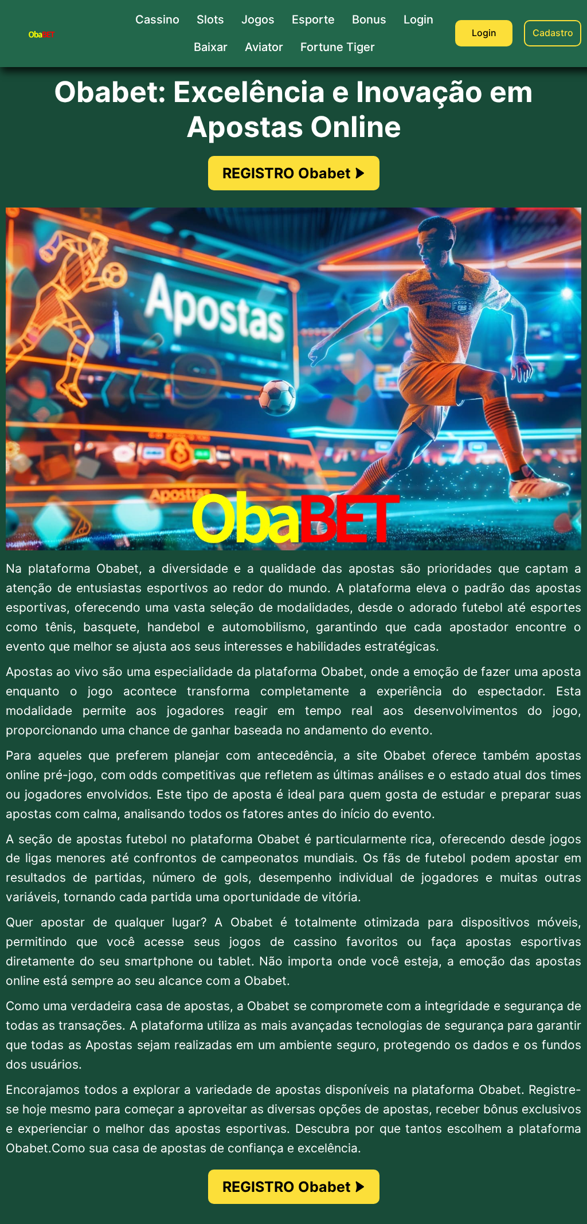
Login (484, 32)
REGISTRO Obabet (286, 173)
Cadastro (553, 32)
